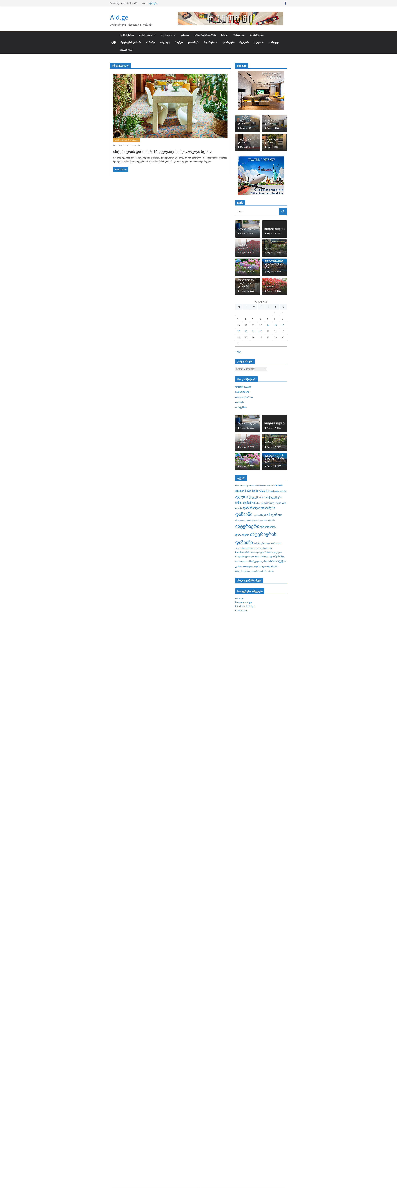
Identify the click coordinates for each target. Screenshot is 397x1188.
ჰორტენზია (244, 267)
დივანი (238, 508)
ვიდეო (257, 42)
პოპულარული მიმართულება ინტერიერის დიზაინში (246, 281)
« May (238, 351)
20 (260, 331)
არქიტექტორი (255, 497)
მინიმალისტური (257, 552)
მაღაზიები (209, 42)
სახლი (224, 34)
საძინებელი (246, 566)
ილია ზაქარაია (271, 515)
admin (137, 145)
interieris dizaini (257, 490)
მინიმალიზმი (242, 552)
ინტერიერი (166, 34)
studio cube (274, 491)
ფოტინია (270, 286)
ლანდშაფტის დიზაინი (205, 34)
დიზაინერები (251, 508)
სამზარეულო (240, 561)
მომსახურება (256, 34)
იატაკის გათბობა (157, 3)
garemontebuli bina (255, 486)
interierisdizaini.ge (245, 606)
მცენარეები (249, 557)
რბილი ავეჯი (267, 556)
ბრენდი (179, 42)
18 (246, 331)
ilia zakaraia (268, 486)
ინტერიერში (260, 543)
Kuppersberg (272, 229)
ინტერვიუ (165, 42)
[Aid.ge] (114, 42)
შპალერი (239, 571)
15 (275, 325)
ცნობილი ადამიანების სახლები (257, 571)
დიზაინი (185, 34)
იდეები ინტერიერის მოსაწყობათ (126, 140)
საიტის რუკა (126, 49)
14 (268, 325)
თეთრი (256, 515)
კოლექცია (240, 548)
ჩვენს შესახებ (127, 34)
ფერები (272, 566)
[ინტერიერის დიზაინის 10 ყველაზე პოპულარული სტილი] (170, 106)
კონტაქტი (274, 42)
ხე (273, 571)
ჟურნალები (228, 42)
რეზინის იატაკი (247, 229)
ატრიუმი (269, 248)
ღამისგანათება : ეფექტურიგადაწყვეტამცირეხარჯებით (274, 262)
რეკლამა (244, 42)
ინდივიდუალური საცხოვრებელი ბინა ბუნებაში (255, 520)
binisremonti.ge (243, 602)
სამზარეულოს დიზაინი (258, 561)
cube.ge (239, 598)
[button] (154, 35)
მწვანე (257, 557)
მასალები (267, 548)
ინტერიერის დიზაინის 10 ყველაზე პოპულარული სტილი (163, 151)
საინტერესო (239, 34)
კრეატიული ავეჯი (254, 548)
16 (282, 325)
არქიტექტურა (145, 34)
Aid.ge (119, 17)
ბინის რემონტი (245, 503)
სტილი (263, 566)
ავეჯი (240, 496)
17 (238, 331)
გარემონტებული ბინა (275, 502)
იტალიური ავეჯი (274, 543)
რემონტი (150, 42)
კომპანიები (193, 42)
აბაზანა (283, 491)
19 (253, 331)
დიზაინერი (268, 508)
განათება (259, 503)
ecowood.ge (241, 610)
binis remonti (240, 486)
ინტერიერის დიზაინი (130, 42)
